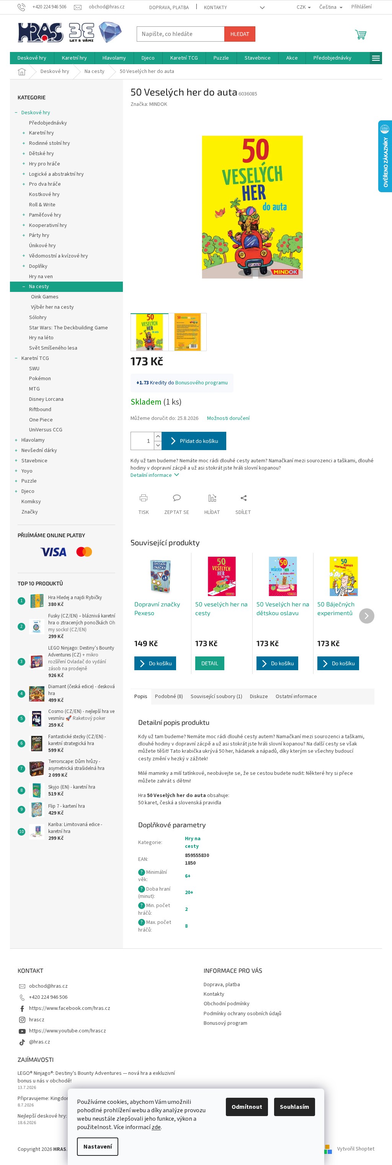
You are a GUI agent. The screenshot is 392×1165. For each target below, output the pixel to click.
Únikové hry (42, 246)
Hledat (239, 34)
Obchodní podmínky (227, 1004)
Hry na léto (41, 338)
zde (156, 1127)
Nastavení (97, 1146)
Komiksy (31, 502)
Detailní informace (151, 475)
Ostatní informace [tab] (296, 696)
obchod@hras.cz (48, 986)
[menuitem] (32, 58)
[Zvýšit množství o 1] (158, 436)
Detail (209, 663)
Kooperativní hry (48, 225)
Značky (29, 512)
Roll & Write (42, 205)
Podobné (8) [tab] (169, 696)
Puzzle (29, 481)
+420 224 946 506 (48, 997)
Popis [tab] (140, 696)
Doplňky (38, 266)
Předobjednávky (48, 123)
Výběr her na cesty (52, 307)
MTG (34, 389)
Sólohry (38, 317)
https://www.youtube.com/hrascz (67, 1031)
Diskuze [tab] (259, 696)
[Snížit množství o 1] (158, 445)
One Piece (41, 420)
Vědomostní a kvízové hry (58, 256)
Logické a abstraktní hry (56, 174)
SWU (34, 369)
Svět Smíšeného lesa (53, 348)
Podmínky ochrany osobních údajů (242, 1014)
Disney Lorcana (46, 399)
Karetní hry (41, 133)
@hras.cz (39, 1042)
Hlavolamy (33, 440)
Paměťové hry (45, 215)
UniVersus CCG (45, 430)
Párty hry (39, 235)
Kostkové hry (44, 194)
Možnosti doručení (228, 418)
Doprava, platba (169, 7)
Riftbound (40, 409)
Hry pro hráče (44, 164)
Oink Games (45, 297)
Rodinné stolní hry (49, 143)
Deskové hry (35, 113)
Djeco (27, 491)
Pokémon (40, 378)
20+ (189, 892)
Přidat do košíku (199, 440)
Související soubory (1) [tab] (216, 696)
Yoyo (27, 471)
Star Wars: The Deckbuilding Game (68, 328)
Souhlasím (294, 1107)
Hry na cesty (193, 842)
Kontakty (215, 7)
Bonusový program (225, 1023)
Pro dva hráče (45, 184)
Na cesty (39, 286)
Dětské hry (41, 153)
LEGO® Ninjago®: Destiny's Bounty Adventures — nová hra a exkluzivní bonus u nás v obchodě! (96, 1077)
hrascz (36, 1020)
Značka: (149, 104)
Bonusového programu (201, 383)
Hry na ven (41, 276)
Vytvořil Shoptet (355, 1149)
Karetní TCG (35, 358)
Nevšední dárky (39, 450)
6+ (188, 876)
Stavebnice (34, 461)
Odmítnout (247, 1107)
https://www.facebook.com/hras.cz (69, 1008)
